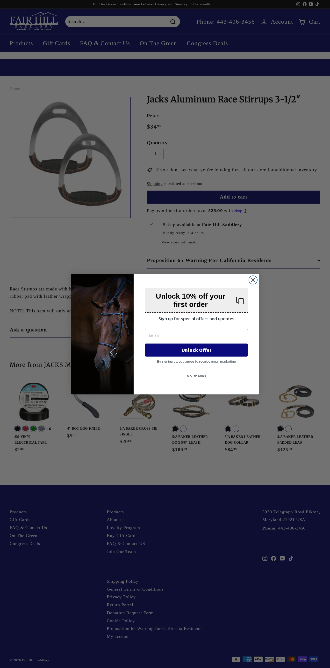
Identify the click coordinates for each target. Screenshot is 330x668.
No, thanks (196, 376)
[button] (196, 300)
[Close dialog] (253, 280)
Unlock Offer (196, 350)
